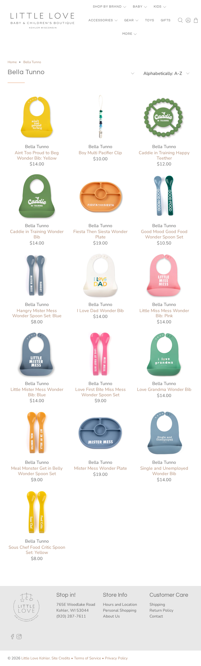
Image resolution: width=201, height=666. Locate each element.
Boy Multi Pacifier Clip (100, 153)
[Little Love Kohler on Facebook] (12, 638)
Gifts (166, 20)
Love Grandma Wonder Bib (164, 389)
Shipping (157, 604)
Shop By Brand (107, 6)
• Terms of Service (86, 658)
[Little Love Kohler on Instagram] (19, 638)
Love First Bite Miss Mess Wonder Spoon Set (100, 391)
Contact (156, 616)
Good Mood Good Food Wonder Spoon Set (164, 234)
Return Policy (161, 610)
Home (12, 62)
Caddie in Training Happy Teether (164, 155)
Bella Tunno (32, 62)
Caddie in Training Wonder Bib (36, 234)
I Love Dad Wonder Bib (100, 311)
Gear (129, 20)
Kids (158, 6)
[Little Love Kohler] (42, 20)
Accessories (100, 20)
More (127, 33)
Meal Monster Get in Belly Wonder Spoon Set (37, 470)
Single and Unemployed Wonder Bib (164, 470)
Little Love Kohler (35, 658)
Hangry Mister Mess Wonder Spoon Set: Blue (37, 313)
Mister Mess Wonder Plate (100, 468)
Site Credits (60, 658)
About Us (111, 616)
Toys (149, 20)
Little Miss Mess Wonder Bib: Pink (164, 313)
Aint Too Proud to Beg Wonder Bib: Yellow (37, 155)
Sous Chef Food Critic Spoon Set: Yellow (37, 549)
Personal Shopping (119, 610)
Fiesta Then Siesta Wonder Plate (100, 234)
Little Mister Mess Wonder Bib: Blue (37, 391)
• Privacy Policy (115, 658)
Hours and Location (120, 604)
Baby (137, 6)
